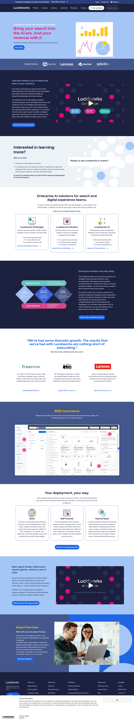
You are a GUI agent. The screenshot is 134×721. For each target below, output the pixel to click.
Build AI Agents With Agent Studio (25, 603)
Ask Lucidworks (98, 8)
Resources (73, 8)
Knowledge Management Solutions (78, 693)
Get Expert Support (25, 659)
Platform (35, 8)
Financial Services (53, 689)
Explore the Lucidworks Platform (92, 317)
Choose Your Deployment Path (67, 547)
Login (97, 2)
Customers (63, 8)
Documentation (102, 689)
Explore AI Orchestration (96, 248)
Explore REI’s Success (66, 390)
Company (84, 8)
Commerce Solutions (74, 686)
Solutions (54, 8)
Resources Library (103, 686)
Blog (99, 693)
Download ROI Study (30, 390)
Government (51, 693)
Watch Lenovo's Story (102, 390)
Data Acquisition (32, 689)
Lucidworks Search (33, 693)
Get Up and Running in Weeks (23, 125)
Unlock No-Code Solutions (61, 248)
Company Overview (87, 14)
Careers (120, 686)
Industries (44, 8)
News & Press (122, 689)
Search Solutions (73, 689)
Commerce (51, 686)
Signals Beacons (32, 686)
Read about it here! (58, 2)
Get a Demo (19, 47)
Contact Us (104, 2)
